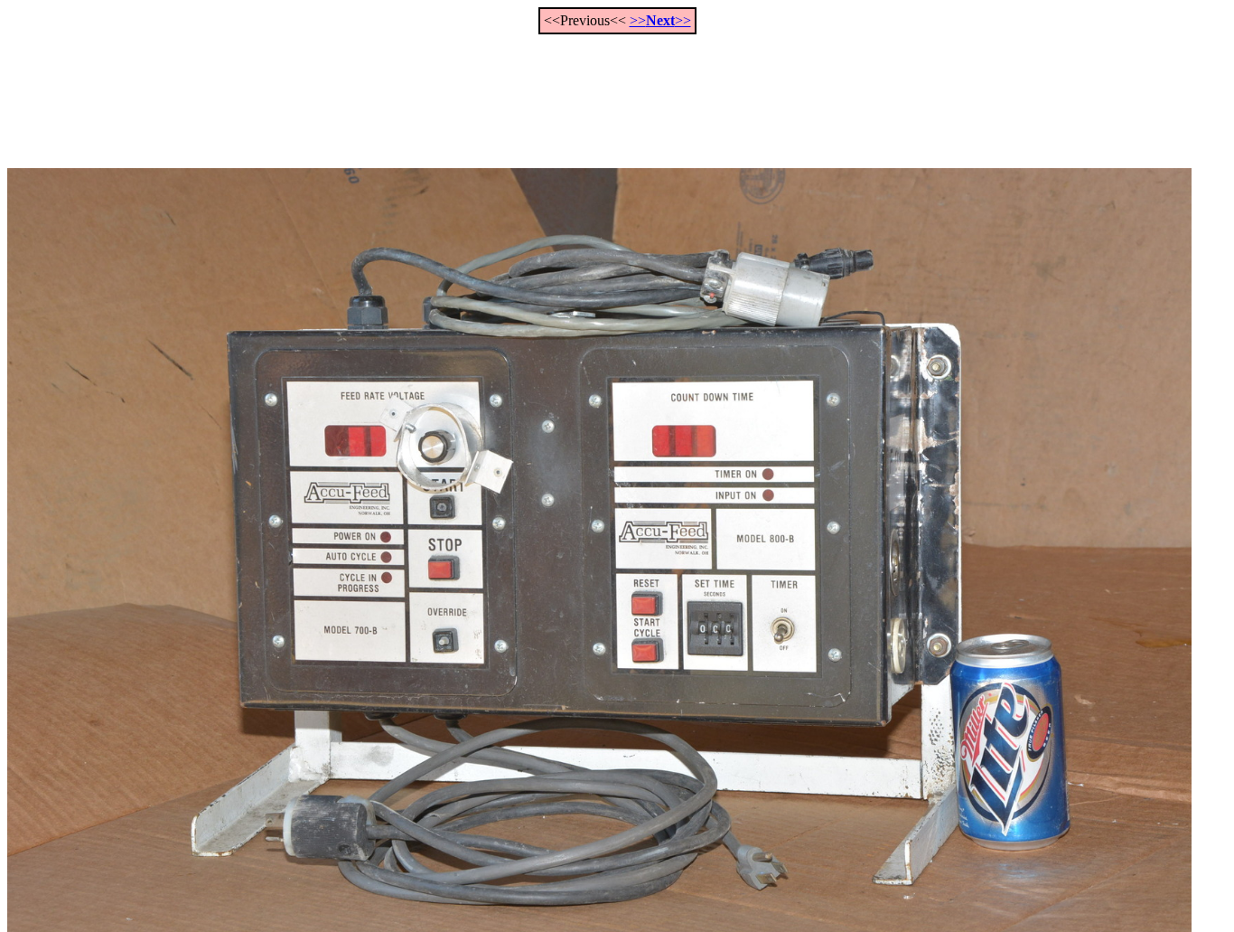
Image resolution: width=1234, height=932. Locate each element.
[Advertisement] (617, 91)
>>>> (660, 20)
